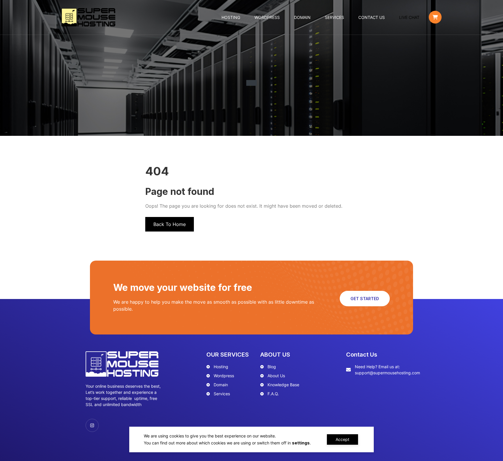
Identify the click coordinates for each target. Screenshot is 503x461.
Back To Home (169, 224)
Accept (342, 439)
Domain (302, 17)
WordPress (267, 17)
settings (301, 442)
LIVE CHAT (409, 17)
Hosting (231, 17)
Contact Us (371, 17)
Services (334, 17)
